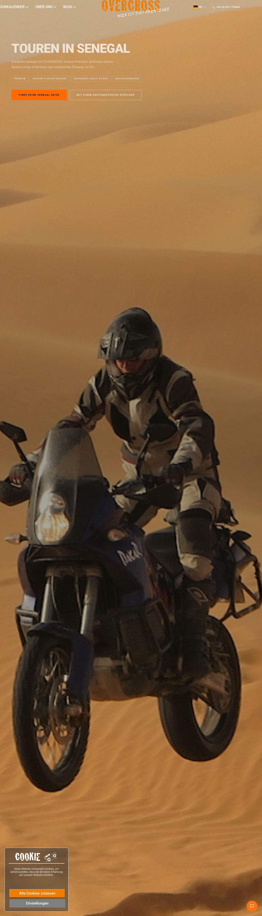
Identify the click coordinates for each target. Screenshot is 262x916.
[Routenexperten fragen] (252, 906)
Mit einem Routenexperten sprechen (105, 95)
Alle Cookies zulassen (37, 893)
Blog (68, 7)
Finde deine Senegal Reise (39, 95)
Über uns (44, 7)
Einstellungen (37, 903)
